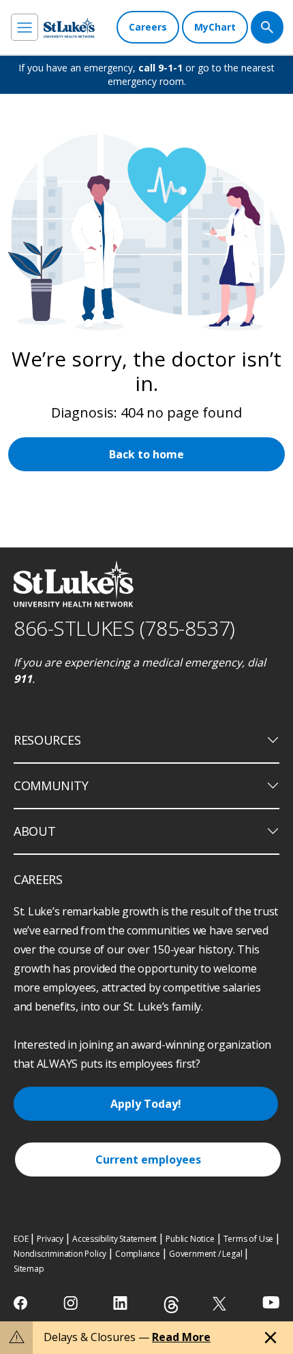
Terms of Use (248, 1239)
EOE (21, 1239)
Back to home (146, 454)
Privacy (50, 1239)
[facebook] (22, 1303)
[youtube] (270, 1302)
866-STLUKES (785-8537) (124, 628)
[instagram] (71, 1303)
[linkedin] (121, 1303)
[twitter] (221, 1303)
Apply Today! (145, 1103)
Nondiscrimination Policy (60, 1253)
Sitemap (29, 1268)
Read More (181, 1337)
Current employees (148, 1159)
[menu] (24, 27)
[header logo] (69, 27)
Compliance (137, 1253)
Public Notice (190, 1239)
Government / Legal (205, 1253)
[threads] (171, 1304)
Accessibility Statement (114, 1239)
